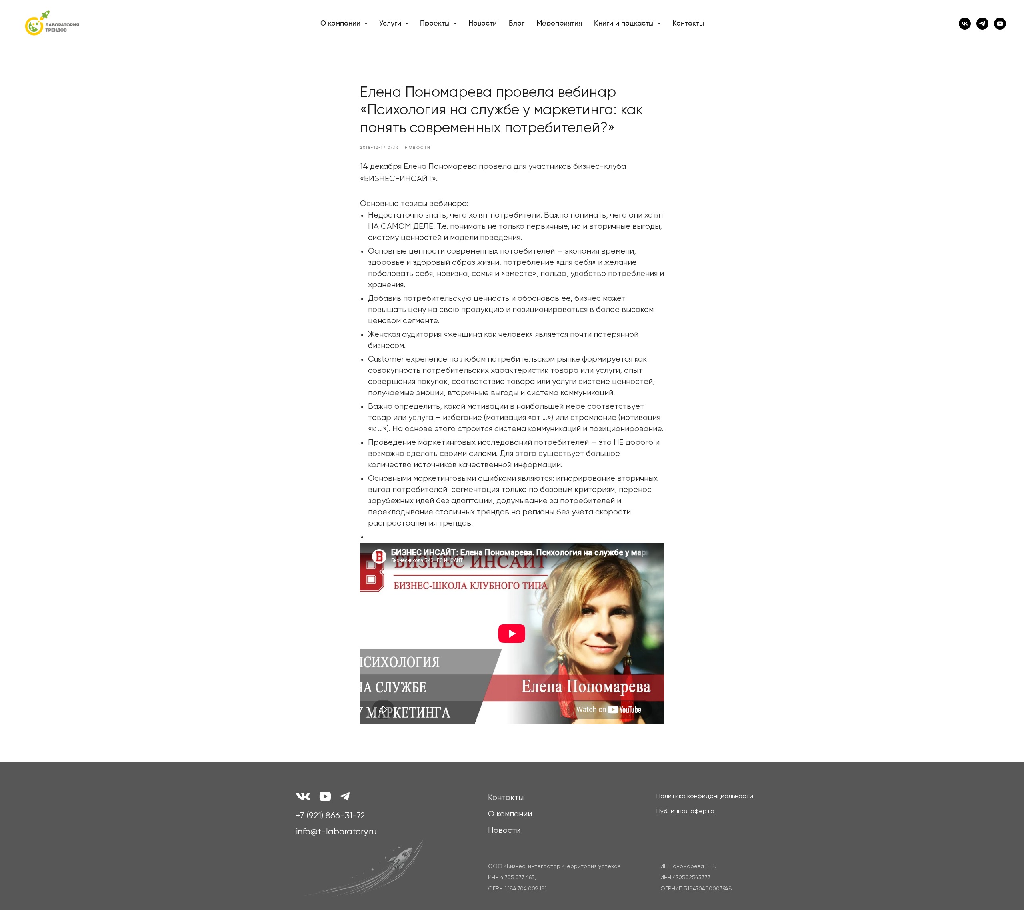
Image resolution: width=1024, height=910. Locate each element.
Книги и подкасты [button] (625, 23)
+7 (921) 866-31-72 (330, 816)
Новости (482, 23)
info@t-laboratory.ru (336, 832)
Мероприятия (559, 23)
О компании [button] (341, 23)
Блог (516, 23)
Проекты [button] (436, 23)
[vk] (965, 24)
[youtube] (1000, 24)
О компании (510, 814)
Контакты (688, 23)
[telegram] (982, 24)
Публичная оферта (685, 811)
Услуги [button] (391, 23)
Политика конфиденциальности (704, 796)
